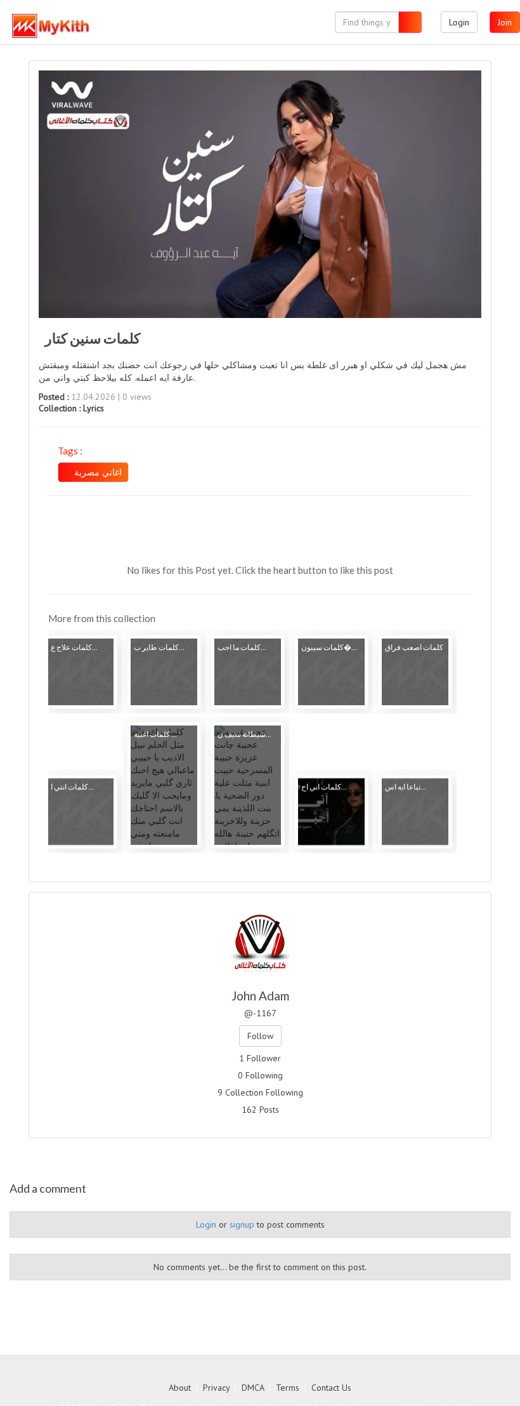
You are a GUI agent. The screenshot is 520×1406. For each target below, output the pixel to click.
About (180, 1387)
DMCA (253, 1387)
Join (505, 22)
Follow (260, 1036)
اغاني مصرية (97, 472)
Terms (287, 1387)
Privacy (216, 1387)
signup (242, 1224)
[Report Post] (407, 534)
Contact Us (331, 1387)
